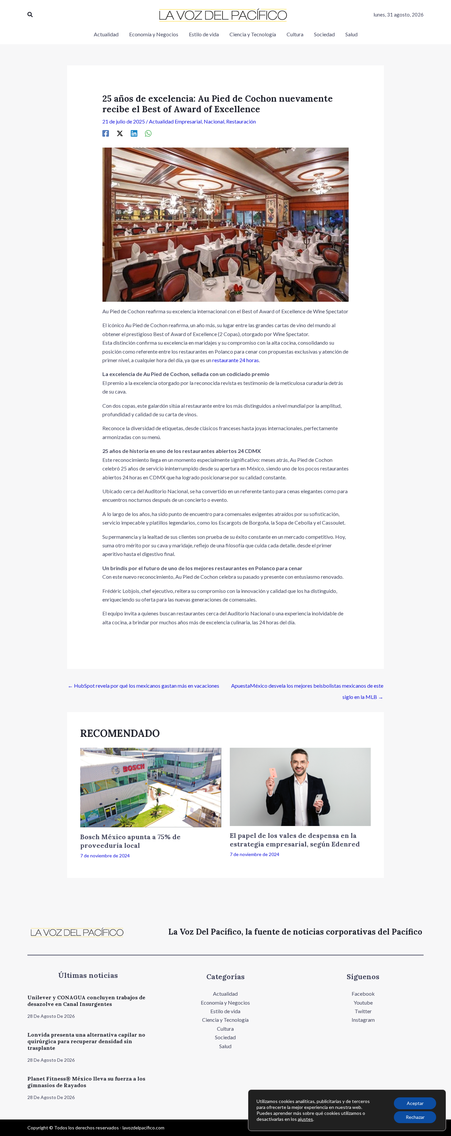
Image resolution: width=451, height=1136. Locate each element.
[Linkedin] (134, 133)
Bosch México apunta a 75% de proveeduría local (130, 841)
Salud (225, 1046)
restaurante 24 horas (235, 360)
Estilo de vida (225, 1011)
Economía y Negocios (225, 1002)
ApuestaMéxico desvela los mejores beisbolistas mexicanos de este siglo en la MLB (307, 687)
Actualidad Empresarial (175, 121)
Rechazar (415, 1117)
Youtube (363, 1002)
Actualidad (225, 993)
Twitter (363, 1011)
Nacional (214, 121)
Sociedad (225, 1037)
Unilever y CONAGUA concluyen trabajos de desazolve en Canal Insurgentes (86, 1000)
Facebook (363, 993)
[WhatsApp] (148, 133)
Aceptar (415, 1103)
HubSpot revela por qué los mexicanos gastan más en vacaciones (143, 685)
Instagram (363, 1019)
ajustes (305, 1119)
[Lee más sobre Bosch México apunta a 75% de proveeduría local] (150, 786)
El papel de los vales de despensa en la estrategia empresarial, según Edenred (295, 839)
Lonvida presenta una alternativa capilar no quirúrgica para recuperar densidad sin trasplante (86, 1041)
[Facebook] (105, 133)
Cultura (225, 1028)
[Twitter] (120, 133)
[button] (30, 15)
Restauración (241, 121)
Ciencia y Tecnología (225, 1019)
